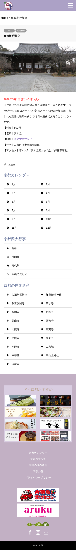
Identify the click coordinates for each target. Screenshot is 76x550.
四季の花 (38, 471)
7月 (14, 210)
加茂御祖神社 (53, 294)
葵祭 (14, 248)
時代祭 (15, 265)
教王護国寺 (18, 303)
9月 (14, 219)
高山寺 (15, 320)
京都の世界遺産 (38, 465)
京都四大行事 (38, 459)
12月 (48, 227)
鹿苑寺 (50, 329)
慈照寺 (15, 338)
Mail (46, 532)
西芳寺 (50, 320)
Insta (38, 532)
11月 (14, 227)
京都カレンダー (38, 452)
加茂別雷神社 (19, 294)
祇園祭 (15, 256)
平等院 (15, 355)
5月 (14, 201)
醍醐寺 (15, 312)
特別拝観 (21, 31)
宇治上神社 (52, 355)
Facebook (30, 532)
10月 (48, 219)
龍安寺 (50, 338)
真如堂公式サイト (24, 139)
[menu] (70, 5)
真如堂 (11, 164)
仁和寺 (50, 312)
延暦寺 (15, 364)
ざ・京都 (39, 545)
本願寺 (15, 346)
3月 (9, 31)
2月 (48, 184)
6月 (48, 201)
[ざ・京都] (8, 5)
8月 (48, 210)
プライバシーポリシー (38, 477)
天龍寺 (15, 329)
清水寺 (50, 303)
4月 (48, 193)
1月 (14, 184)
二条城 (50, 346)
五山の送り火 (19, 274)
